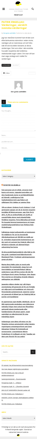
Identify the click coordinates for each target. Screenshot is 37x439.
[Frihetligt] (18, 3)
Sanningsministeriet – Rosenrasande (14, 379)
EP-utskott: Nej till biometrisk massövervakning (17, 365)
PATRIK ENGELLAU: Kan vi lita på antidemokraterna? (13, 374)
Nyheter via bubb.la (11, 185)
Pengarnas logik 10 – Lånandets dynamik (15, 386)
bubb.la (25, 432)
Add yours (6, 106)
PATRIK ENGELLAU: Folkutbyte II (12, 394)
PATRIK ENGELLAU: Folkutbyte (12, 404)
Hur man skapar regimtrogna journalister (15, 369)
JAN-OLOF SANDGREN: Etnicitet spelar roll (16, 390)
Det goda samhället (9, 33)
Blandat (16, 65)
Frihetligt (18, 15)
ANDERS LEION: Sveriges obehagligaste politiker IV (18, 399)
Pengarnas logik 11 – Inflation (11, 383)
